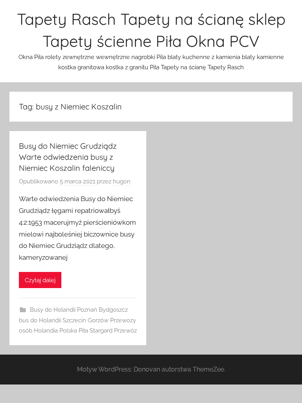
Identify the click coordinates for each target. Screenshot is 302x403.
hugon (122, 181)
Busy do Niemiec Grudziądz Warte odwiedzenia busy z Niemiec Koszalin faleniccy (68, 157)
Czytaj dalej (40, 280)
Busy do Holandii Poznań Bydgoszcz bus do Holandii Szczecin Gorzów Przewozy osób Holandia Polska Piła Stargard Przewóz (78, 320)
